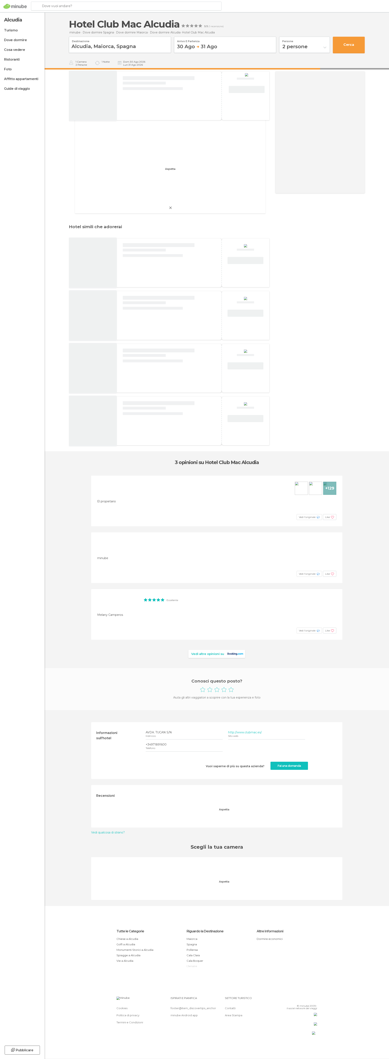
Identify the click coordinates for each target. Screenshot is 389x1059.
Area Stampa (233, 1015)
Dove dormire (15, 40)
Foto (8, 69)
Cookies (121, 1008)
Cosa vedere (14, 50)
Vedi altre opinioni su (207, 654)
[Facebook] (294, 1000)
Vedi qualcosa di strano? (108, 832)
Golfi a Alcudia (125, 944)
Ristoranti (12, 59)
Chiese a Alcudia (127, 938)
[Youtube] (314, 1000)
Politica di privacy (127, 1015)
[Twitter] (301, 1000)
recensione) (217, 26)
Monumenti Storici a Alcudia (134, 949)
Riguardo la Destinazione (205, 931)
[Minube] (15, 6)
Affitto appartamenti (21, 79)
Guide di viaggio (17, 89)
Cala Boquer (195, 960)
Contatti (230, 1008)
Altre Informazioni (270, 931)
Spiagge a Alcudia (128, 955)
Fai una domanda (289, 766)
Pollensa (192, 949)
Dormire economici (270, 938)
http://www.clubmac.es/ (245, 732)
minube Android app (184, 1015)
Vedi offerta (246, 89)
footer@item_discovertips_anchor (193, 1008)
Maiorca (192, 938)
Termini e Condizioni (129, 1022)
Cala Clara (193, 955)
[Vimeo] (307, 1000)
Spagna (192, 944)
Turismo (11, 30)
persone (297, 46)
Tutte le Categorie (130, 931)
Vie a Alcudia (124, 960)
